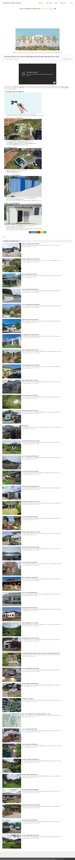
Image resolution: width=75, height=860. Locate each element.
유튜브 (7, 59)
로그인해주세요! (60, 859)
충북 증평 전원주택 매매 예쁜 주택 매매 (29, 607)
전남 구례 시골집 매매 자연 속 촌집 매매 (30, 395)
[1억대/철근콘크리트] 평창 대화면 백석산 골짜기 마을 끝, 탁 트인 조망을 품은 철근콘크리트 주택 (41, 653)
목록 (5, 237)
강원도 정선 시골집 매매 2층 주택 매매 (29, 243)
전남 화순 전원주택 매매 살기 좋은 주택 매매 (30, 440)
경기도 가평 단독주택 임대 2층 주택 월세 (30, 516)
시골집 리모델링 (49, 2)
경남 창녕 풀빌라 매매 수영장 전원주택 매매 (30, 334)
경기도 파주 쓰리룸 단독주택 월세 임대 (29, 592)
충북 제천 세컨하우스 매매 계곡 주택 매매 (30, 410)
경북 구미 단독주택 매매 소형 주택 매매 (29, 562)
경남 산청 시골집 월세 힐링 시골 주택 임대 (30, 835)
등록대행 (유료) (63, 2)
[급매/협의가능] (25, 425)
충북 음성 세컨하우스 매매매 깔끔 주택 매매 (30, 486)
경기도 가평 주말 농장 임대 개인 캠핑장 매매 (30, 304)
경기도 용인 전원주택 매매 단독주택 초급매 (30, 668)
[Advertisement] (37, 19)
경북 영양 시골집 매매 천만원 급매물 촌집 (30, 789)
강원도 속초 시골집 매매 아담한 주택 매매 (30, 319)
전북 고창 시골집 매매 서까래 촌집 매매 (29, 744)
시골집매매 (24, 246)
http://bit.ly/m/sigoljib (47, 9)
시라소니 (24, 701)
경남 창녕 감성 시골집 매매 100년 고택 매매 (30, 501)
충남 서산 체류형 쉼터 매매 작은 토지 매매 (30, 349)
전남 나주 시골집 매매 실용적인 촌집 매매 (30, 456)
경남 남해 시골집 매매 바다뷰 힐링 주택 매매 (30, 547)
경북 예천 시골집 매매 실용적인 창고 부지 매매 (31, 531)
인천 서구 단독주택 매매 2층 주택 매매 (29, 729)
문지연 (24, 428)
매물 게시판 (41, 2)
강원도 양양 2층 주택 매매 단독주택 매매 (30, 289)
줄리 (23, 716)
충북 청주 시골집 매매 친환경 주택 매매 (29, 774)
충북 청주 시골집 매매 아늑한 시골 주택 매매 (30, 259)
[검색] (70, 3)
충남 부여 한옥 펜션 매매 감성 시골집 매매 (30, 471)
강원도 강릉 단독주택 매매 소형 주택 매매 (30, 380)
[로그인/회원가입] (72, 3)
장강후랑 (24, 656)
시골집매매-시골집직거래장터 (11, 3)
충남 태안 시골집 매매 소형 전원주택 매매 (30, 683)
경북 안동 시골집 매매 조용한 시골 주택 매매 (30, 365)
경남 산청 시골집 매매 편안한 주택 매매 (29, 820)
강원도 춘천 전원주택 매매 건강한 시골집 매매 (31, 804)
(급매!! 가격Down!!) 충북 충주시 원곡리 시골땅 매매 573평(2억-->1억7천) (36, 713)
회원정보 (56, 2)
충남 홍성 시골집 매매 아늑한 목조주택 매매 (30, 638)
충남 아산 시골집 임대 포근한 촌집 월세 (29, 577)
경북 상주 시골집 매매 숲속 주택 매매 (29, 274)
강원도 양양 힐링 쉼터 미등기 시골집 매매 (30, 622)
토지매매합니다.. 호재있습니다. (28, 698)
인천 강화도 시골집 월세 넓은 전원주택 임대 (30, 759)
